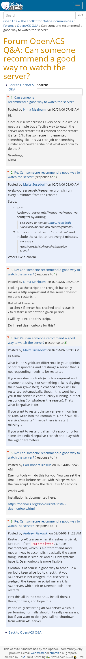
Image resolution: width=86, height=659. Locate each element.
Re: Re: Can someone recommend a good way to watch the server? (41, 340)
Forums (8, 25)
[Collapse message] (8, 96)
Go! (80, 15)
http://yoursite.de (60, 223)
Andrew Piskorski (36, 533)
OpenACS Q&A (27, 25)
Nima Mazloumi (35, 109)
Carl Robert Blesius (37, 465)
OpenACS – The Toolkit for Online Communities (38, 21)
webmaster (38, 653)
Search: (43, 85)
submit (54, 653)
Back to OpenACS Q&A (25, 632)
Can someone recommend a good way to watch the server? (41, 99)
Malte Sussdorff (35, 184)
